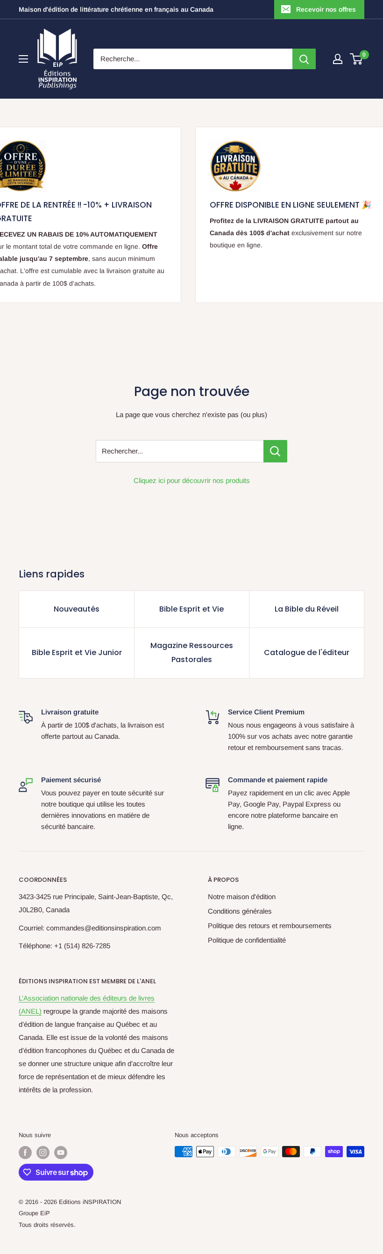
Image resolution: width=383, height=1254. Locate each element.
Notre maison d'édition (242, 897)
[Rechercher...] (275, 451)
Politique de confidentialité (247, 940)
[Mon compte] (337, 59)
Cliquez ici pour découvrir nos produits (192, 480)
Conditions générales (240, 911)
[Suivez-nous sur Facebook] (25, 1152)
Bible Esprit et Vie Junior (77, 652)
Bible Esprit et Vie (191, 609)
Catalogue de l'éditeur (306, 652)
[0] (356, 59)
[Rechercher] (304, 59)
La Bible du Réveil (307, 609)
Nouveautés (76, 609)
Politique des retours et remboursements (270, 926)
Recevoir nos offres (326, 9)
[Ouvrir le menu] (23, 59)
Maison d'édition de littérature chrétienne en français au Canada (116, 9)
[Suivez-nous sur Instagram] (43, 1152)
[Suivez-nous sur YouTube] (60, 1152)
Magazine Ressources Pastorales (191, 652)
